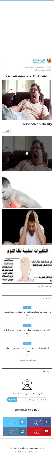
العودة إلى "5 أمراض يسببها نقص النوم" (26, 76)
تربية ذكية (27, 307)
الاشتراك (11, 399)
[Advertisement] (27, 29)
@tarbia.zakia (23, 410)
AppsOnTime (19, 452)
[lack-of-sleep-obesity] (27, 190)
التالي (6, 131)
